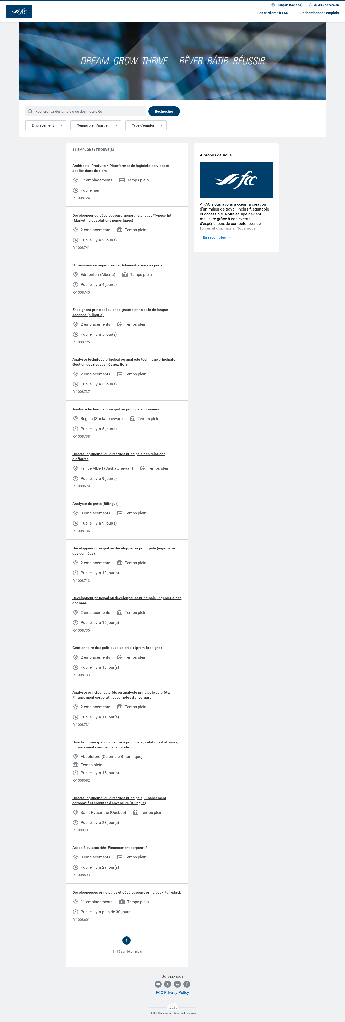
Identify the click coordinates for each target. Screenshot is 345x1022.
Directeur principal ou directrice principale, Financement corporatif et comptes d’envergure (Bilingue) (119, 800)
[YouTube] (158, 984)
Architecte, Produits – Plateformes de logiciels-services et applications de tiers (120, 168)
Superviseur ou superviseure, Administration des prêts (117, 265)
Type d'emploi (143, 125)
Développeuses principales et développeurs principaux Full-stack (126, 892)
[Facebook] (186, 984)
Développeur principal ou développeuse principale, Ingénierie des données (126, 600)
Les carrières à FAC (272, 13)
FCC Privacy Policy (172, 992)
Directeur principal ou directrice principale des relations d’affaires (118, 456)
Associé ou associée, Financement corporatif (109, 848)
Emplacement (43, 125)
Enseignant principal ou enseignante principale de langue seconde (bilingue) (120, 312)
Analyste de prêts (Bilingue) (95, 504)
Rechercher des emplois (319, 13)
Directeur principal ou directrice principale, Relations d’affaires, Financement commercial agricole (125, 744)
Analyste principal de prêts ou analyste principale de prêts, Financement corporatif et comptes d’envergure (121, 694)
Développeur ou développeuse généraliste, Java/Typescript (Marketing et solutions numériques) (121, 217)
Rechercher (164, 111)
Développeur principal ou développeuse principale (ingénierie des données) (123, 550)
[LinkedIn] (177, 984)
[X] (167, 984)
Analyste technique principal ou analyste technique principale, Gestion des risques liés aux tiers (124, 361)
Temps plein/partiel (93, 125)
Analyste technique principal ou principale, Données (115, 409)
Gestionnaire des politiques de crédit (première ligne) (117, 648)
